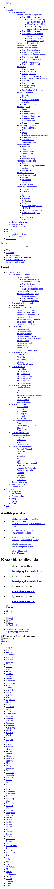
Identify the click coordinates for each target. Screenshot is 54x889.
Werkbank (26, 220)
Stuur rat (25, 149)
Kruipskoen (16, 491)
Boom (24, 163)
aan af (24, 182)
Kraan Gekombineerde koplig (34, 78)
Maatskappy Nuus (19, 234)
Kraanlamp (21, 66)
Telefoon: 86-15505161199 (17, 629)
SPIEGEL (26, 208)
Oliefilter (25, 102)
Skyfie (14, 501)
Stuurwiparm (27, 154)
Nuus (8, 231)
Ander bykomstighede (31, 213)
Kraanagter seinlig (29, 74)
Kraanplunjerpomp (35, 38)
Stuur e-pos (5, 641)
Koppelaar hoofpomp (31, 116)
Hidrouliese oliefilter (30, 99)
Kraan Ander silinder (30, 57)
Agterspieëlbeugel (29, 189)
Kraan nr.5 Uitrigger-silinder (33, 55)
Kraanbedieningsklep (36, 24)
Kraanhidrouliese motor (32, 31)
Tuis (8, 8)
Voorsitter (26, 196)
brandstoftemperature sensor (23, 546)
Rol (7, 505)
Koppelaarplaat (28, 121)
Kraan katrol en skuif (25, 172)
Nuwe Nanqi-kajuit (20, 553)
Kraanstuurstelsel (24, 144)
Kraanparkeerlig (28, 85)
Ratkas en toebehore (20, 222)
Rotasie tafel (27, 170)
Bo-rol (14, 503)
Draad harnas (27, 184)
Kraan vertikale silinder (31, 64)
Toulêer (25, 168)
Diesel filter (27, 97)
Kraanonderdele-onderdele (28, 43)
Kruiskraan (10, 489)
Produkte (10, 10)
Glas (24, 203)
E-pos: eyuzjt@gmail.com (17, 632)
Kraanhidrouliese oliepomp (33, 33)
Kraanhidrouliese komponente (29, 15)
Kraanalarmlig (28, 69)
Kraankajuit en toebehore (27, 187)
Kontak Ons (11, 238)
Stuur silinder (27, 147)
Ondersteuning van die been (33, 165)
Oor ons (9, 229)
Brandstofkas (17, 494)
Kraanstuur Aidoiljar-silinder (34, 59)
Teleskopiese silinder (30, 62)
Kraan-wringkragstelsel (26, 125)
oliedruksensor (28, 139)
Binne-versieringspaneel (32, 205)
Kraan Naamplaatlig (30, 83)
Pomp (14, 498)
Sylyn (24, 132)
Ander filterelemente (30, 104)
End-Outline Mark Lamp (32, 90)
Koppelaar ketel (28, 114)
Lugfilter (25, 95)
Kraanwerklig (27, 88)
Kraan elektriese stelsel (26, 175)
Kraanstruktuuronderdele (27, 161)
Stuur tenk (26, 156)
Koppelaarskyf (28, 111)
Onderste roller (18, 496)
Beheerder (26, 177)
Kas (23, 130)
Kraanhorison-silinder (31, 50)
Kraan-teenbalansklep (36, 19)
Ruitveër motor (28, 217)
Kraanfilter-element (25, 92)
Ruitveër (25, 215)
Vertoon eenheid (29, 128)
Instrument (26, 180)
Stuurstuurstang (28, 158)
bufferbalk (26, 191)
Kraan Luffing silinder (31, 52)
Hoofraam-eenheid (29, 137)
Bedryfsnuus (17, 236)
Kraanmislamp (28, 81)
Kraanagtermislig (29, 71)
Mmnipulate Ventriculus (32, 210)
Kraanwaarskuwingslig (31, 76)
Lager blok (26, 109)
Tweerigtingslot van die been (27, 571)
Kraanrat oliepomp (35, 36)
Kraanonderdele (18, 12)
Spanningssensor (29, 142)
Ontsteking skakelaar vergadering (25, 539)
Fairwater (26, 198)
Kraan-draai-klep (34, 26)
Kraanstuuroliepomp (35, 41)
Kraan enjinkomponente (27, 45)
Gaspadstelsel (17, 224)
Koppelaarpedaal (29, 118)
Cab (23, 194)
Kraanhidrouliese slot (36, 22)
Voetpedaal (26, 201)
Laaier (9, 508)
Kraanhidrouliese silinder (27, 48)
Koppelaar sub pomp (30, 123)
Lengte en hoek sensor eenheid (35, 135)
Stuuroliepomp (28, 151)
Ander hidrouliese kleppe (37, 29)
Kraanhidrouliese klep (31, 17)
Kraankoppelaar (23, 106)
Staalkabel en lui (18, 227)
